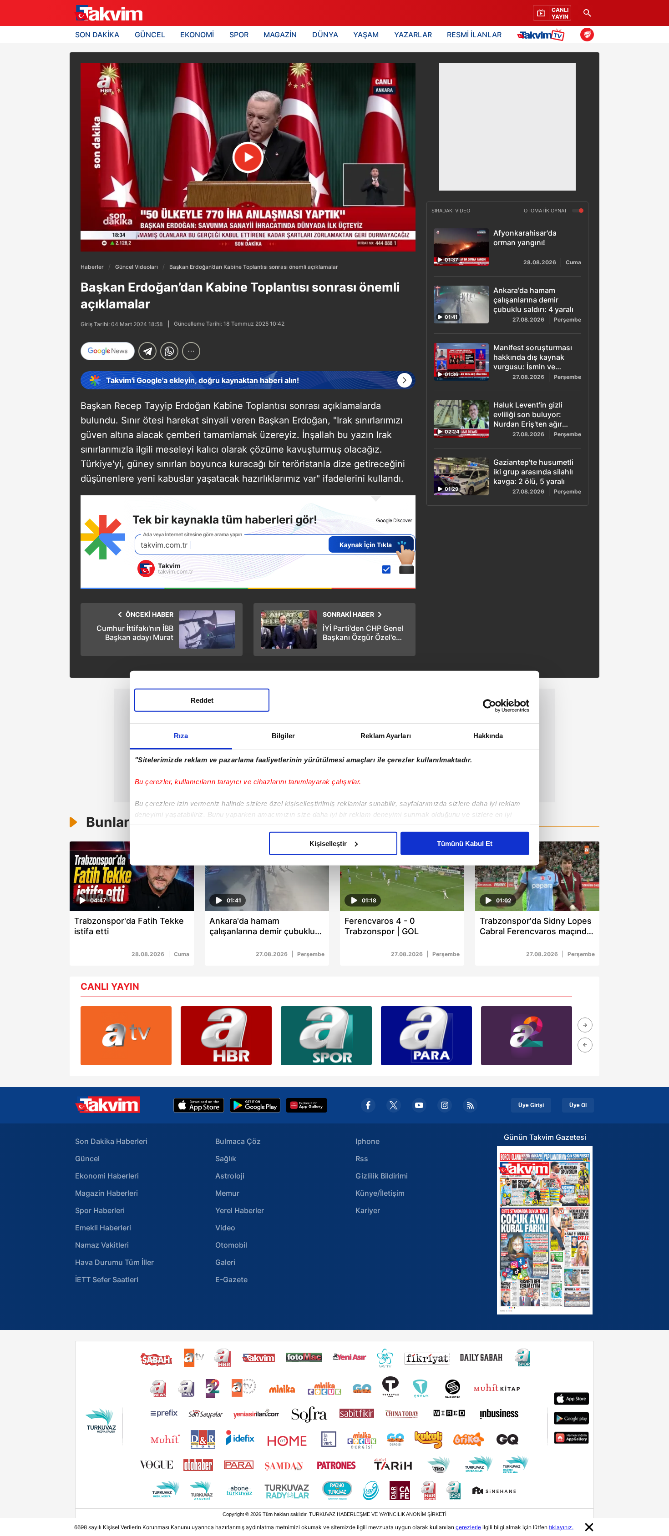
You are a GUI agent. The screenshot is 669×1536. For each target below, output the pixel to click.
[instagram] (444, 1105)
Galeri (225, 1262)
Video (225, 1227)
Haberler (92, 266)
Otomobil (231, 1244)
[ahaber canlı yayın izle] (226, 1035)
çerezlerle (468, 1527)
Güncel (87, 1158)
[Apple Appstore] (198, 1105)
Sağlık (225, 1158)
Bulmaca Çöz (238, 1141)
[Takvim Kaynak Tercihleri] (248, 542)
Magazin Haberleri (106, 1193)
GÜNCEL (150, 34)
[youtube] (419, 1105)
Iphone (367, 1141)
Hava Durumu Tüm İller (114, 1262)
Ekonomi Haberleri (107, 1175)
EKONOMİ (197, 34)
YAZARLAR (413, 34)
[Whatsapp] (169, 351)
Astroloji (229, 1175)
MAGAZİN (280, 34)
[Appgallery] (306, 1105)
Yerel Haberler (239, 1210)
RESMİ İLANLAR (474, 34)
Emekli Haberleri (103, 1227)
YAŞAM (366, 34)
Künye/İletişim (380, 1193)
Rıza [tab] (181, 735)
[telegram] (147, 351)
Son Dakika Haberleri (111, 1141)
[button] (585, 1024)
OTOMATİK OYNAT (546, 210)
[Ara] (587, 13)
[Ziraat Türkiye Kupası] (587, 34)
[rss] (470, 1105)
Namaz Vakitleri (102, 1244)
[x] (393, 1105)
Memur (227, 1193)
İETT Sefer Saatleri (106, 1279)
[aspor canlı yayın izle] (326, 1035)
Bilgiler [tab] (283, 735)
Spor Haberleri (100, 1210)
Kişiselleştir (328, 843)
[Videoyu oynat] (248, 157)
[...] (191, 351)
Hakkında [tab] (488, 735)
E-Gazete (231, 1279)
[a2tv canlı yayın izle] (526, 1035)
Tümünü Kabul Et (464, 843)
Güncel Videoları (136, 266)
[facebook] (368, 1105)
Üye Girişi (531, 1105)
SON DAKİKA (97, 34)
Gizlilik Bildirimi (381, 1175)
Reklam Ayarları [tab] (385, 735)
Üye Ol (578, 1105)
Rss (361, 1158)
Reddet (202, 700)
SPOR (238, 34)
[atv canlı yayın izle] (126, 1035)
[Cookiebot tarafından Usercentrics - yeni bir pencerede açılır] (489, 706)
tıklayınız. (561, 1527)
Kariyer (367, 1210)
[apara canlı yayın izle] (426, 1035)
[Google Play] (255, 1105)
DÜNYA (325, 34)
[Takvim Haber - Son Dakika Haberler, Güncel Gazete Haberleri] (108, 13)
